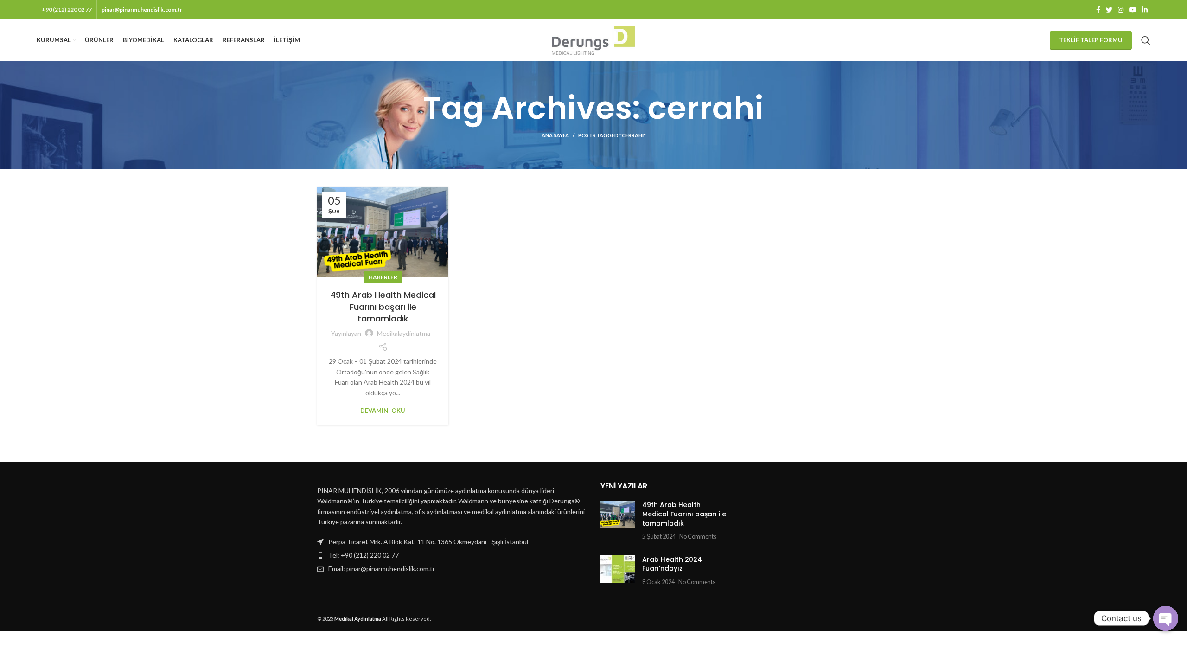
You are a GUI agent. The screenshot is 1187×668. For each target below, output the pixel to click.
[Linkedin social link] (1144, 10)
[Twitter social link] (1109, 10)
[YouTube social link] (1132, 10)
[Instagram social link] (1120, 10)
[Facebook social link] (1098, 10)
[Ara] (1145, 40)
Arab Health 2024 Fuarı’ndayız (672, 564)
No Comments (697, 536)
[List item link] (452, 555)
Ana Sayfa (555, 135)
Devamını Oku (382, 411)
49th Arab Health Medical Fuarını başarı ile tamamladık (383, 306)
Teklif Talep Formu (1091, 40)
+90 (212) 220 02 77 (67, 9)
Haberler (383, 277)
